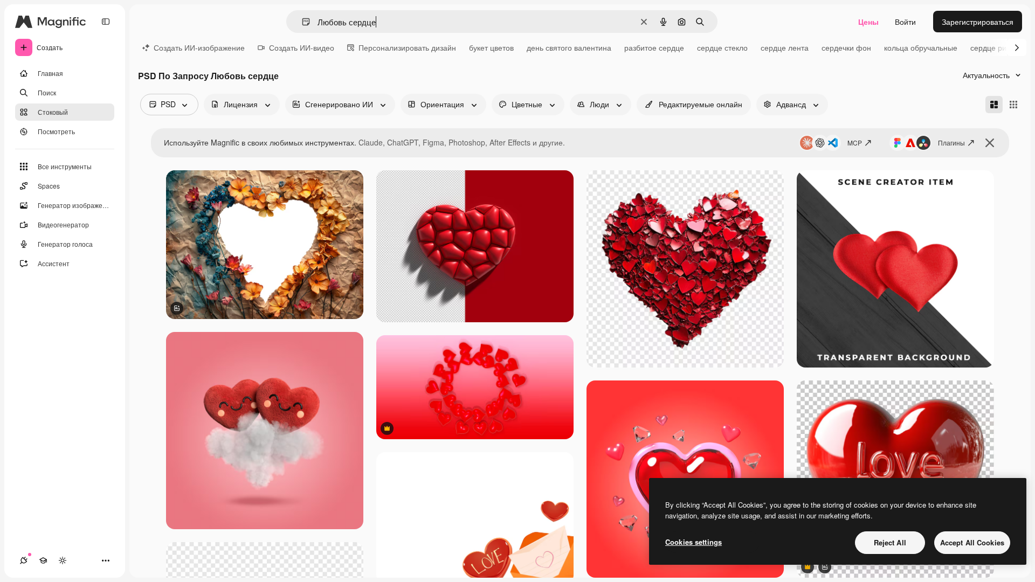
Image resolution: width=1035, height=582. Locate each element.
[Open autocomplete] (301, 22)
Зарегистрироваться (977, 21)
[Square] (1013, 104)
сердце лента (785, 47)
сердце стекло (722, 47)
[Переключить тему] (62, 560)
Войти (905, 21)
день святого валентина (569, 47)
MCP (854, 142)
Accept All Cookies (972, 542)
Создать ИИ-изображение (199, 47)
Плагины (951, 142)
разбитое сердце (654, 47)
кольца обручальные (920, 47)
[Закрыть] (989, 142)
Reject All (890, 542)
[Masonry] (994, 104)
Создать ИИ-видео (301, 47)
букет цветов (491, 47)
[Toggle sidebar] (105, 21)
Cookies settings (693, 542)
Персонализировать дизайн (407, 47)
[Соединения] (23, 560)
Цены (868, 21)
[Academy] (43, 560)
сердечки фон (846, 47)
